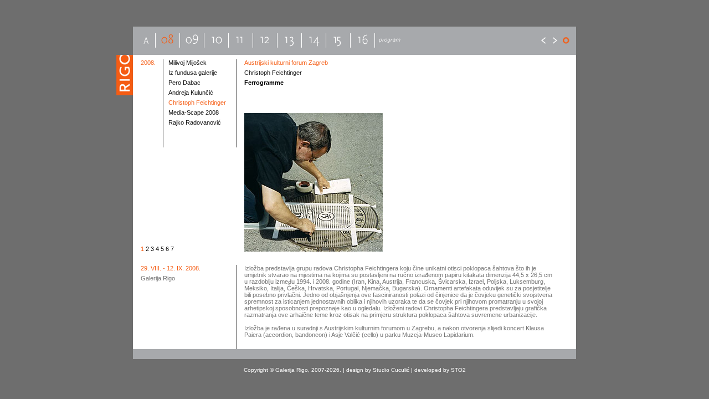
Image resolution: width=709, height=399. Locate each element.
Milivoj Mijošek (187, 62)
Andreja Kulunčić (190, 92)
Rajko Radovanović (194, 122)
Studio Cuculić (391, 370)
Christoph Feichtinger (197, 102)
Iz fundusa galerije (192, 72)
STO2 (458, 370)
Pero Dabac (184, 82)
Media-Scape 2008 (193, 112)
